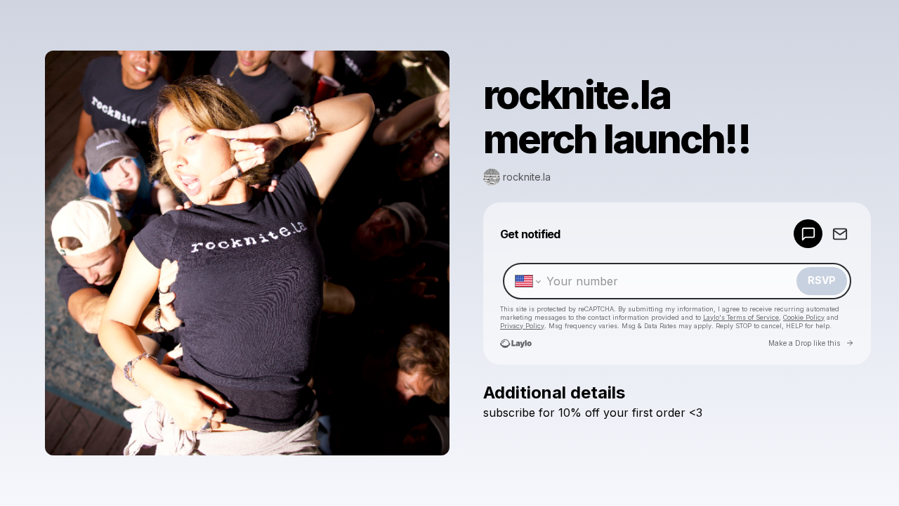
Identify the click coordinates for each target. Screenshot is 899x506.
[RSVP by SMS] (808, 233)
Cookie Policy (804, 317)
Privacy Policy (522, 326)
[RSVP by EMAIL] (839, 233)
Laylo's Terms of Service (741, 317)
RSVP (822, 280)
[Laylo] (516, 343)
